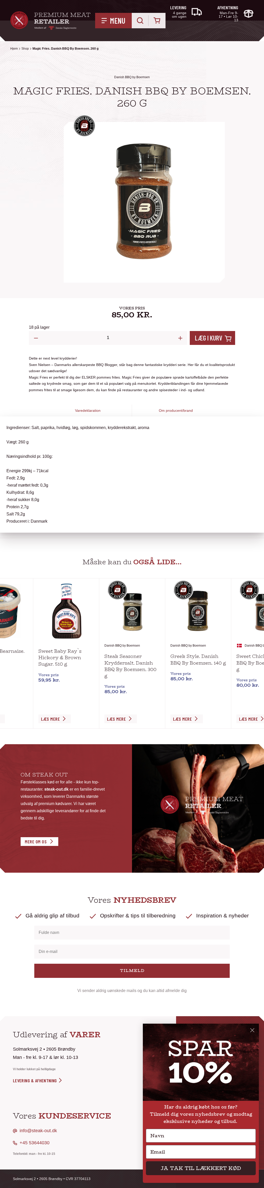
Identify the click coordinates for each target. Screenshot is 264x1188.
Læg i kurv (208, 338)
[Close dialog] (252, 1030)
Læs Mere (50, 719)
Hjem (14, 48)
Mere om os (36, 841)
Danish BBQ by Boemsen (132, 77)
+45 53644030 (35, 1142)
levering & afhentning (35, 1080)
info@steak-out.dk (38, 1130)
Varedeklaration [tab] (88, 410)
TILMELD (132, 970)
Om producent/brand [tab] (176, 410)
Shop (25, 48)
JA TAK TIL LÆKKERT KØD (201, 1168)
